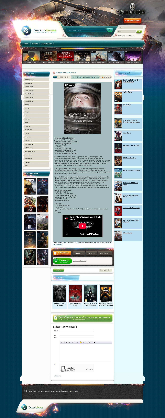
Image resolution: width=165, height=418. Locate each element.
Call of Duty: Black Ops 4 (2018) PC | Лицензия (106, 304)
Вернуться (58, 270)
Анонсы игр (28, 162)
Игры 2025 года (29, 90)
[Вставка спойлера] (94, 342)
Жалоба (62, 254)
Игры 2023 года (29, 97)
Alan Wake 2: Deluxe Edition (131, 145)
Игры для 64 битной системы (85, 242)
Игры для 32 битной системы (67, 242)
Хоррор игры (28, 155)
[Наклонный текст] (64, 342)
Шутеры (27, 108)
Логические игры (29, 144)
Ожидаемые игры (47, 43)
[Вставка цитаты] (89, 342)
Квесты (27, 133)
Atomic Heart (127, 133)
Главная (26, 43)
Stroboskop (59, 244)
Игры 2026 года (29, 86)
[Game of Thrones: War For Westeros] (30, 248)
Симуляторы (28, 129)
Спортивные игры (30, 151)
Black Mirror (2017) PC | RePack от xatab (90, 304)
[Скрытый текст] (87, 342)
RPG (26, 115)
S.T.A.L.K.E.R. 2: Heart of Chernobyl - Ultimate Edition (131, 121)
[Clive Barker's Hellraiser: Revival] (42, 195)
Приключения (29, 140)
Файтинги (27, 119)
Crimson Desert (127, 233)
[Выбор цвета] (83, 342)
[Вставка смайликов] (80, 342)
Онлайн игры (28, 158)
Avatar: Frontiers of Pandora (131, 170)
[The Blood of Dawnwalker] (42, 248)
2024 (57, 242)
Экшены (27, 104)
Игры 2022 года (29, 101)
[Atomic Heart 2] (42, 230)
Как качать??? (79, 253)
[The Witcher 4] (42, 266)
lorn (55, 77)
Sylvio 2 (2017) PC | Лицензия (59, 304)
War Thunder (127, 104)
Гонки (26, 122)
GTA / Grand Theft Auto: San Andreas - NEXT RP (131, 81)
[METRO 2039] (30, 195)
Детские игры (29, 147)
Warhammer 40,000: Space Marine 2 (130, 183)
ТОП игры (35, 43)
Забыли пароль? (130, 35)
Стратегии (27, 126)
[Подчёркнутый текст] (66, 342)
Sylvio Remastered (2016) (75, 304)
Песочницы (28, 137)
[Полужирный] (61, 342)
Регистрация (121, 35)
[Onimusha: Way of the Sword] (30, 266)
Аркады (27, 112)
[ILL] (30, 230)
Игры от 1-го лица (99, 242)
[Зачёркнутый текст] (69, 342)
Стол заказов (91, 253)
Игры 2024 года (29, 94)
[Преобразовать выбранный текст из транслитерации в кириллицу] (92, 342)
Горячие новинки (29, 79)
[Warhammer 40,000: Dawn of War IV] (30, 213)
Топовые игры (29, 83)
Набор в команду (105, 253)
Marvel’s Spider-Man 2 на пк (131, 208)
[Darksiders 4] (42, 213)
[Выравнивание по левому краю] (72, 342)
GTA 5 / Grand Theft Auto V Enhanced (131, 221)
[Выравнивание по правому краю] (77, 342)
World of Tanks (127, 92)
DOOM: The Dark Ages (129, 158)
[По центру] (75, 342)
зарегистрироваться (79, 319)
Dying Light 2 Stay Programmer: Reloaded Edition (131, 196)
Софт (26, 165)
